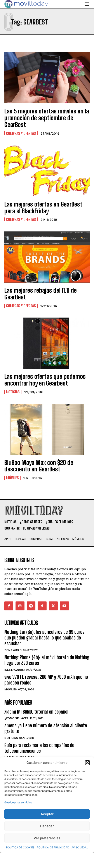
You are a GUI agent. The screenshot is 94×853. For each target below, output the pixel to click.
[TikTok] (42, 605)
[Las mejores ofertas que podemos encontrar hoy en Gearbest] (47, 343)
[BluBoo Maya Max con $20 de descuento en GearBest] (47, 429)
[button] (87, 763)
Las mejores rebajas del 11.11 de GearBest (40, 294)
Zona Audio (12, 650)
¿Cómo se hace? (16, 718)
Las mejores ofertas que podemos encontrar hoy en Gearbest (45, 380)
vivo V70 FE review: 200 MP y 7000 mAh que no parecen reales (46, 680)
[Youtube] (64, 605)
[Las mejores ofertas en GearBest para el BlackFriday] (47, 170)
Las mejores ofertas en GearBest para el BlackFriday (43, 207)
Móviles (12, 478)
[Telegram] (31, 605)
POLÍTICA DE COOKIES (20, 847)
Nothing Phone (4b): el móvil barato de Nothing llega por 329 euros (46, 660)
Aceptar (47, 814)
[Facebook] (8, 605)
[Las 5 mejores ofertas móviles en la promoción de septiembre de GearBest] (47, 77)
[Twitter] (53, 605)
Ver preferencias (47, 838)
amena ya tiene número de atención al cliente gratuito (45, 728)
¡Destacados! (14, 669)
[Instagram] (20, 605)
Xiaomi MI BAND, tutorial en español (36, 712)
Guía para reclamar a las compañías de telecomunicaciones (39, 748)
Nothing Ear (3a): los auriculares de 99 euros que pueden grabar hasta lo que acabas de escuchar (44, 637)
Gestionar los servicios (18, 802)
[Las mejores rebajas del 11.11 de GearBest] (47, 257)
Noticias (13, 392)
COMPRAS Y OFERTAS (21, 133)
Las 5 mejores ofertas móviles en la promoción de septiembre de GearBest (46, 117)
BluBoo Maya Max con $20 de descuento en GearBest (38, 466)
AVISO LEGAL (79, 847)
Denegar (47, 826)
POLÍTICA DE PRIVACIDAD (53, 847)
